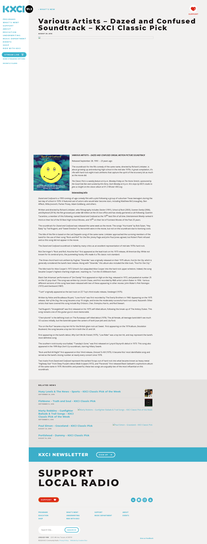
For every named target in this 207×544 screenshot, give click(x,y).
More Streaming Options (14, 59)
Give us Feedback (146, 538)
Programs (9, 19)
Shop (6, 45)
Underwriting (11, 35)
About (7, 29)
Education (9, 32)
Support (8, 26)
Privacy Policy (64, 540)
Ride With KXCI (12, 48)
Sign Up (103, 455)
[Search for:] (52, 530)
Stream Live (11, 55)
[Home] (14, 9)
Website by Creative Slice (78, 540)
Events (7, 42)
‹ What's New (46, 9)
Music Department (14, 39)
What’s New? (11, 22)
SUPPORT (193, 14)
